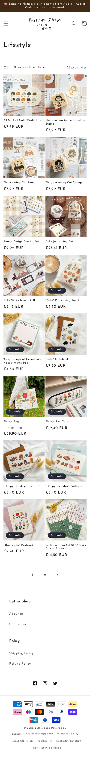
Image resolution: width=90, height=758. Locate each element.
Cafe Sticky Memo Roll (19, 300)
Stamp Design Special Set (21, 241)
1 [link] (32, 575)
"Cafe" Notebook (57, 359)
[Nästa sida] (57, 575)
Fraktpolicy (45, 741)
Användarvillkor (23, 741)
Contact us (17, 624)
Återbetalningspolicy (39, 734)
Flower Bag (11, 421)
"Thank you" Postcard (18, 545)
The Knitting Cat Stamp (19, 182)
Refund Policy (20, 664)
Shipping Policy (21, 653)
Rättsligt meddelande (47, 748)
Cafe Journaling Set (59, 241)
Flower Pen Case (56, 421)
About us (16, 614)
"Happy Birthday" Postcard (63, 486)
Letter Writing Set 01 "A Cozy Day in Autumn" (65, 547)
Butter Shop (42, 728)
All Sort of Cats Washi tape (22, 120)
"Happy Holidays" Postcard (22, 486)
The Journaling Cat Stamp (63, 182)
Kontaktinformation (68, 741)
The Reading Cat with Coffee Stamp (65, 122)
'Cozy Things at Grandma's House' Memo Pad (22, 361)
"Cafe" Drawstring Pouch (62, 300)
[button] (6, 23)
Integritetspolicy (67, 734)
